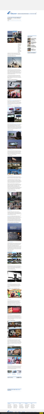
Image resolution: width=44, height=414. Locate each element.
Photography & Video (15, 406)
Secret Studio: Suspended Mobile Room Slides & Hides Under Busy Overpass (33, 46)
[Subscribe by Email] (35, 13)
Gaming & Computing (27, 406)
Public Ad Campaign (12, 100)
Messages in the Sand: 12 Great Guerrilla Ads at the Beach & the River (14, 374)
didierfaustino (11, 68)
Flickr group (19, 128)
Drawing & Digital (15, 404)
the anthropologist (11, 149)
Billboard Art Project (17, 124)
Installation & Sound (15, 405)
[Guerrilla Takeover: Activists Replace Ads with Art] (9, 371)
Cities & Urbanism (9, 405)
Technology (26, 403)
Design (23, 13)
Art (21, 13)
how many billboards (11, 175)
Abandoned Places (9, 404)
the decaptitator (11, 364)
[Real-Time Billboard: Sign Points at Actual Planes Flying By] (19, 371)
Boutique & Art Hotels (33, 405)
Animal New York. (9, 104)
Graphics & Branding (21, 406)
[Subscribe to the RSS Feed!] (34, 13)
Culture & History (32, 406)
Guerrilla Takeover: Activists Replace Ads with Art (9, 374)
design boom (11, 338)
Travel (31, 403)
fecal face (10, 299)
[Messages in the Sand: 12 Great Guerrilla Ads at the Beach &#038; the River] (14, 371)
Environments (26, 13)
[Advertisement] (22, 5)
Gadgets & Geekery (27, 405)
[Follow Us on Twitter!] (31, 13)
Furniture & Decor (21, 405)
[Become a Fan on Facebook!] (30, 13)
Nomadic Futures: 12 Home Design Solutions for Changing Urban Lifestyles (34, 42)
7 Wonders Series (32, 404)
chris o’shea (10, 210)
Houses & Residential (10, 406)
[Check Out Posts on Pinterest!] (33, 13)
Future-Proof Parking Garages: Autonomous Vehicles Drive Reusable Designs (33, 39)
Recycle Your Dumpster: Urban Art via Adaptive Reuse (33, 50)
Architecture (19, 13)
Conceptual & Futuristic (27, 404)
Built (24, 13)
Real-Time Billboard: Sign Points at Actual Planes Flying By (19, 374)
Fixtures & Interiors (21, 404)
